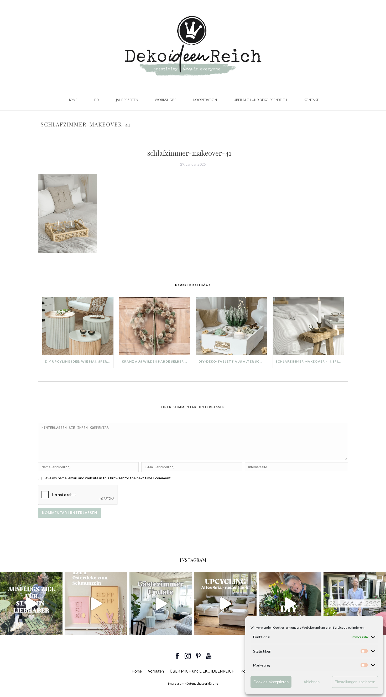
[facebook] (177, 656)
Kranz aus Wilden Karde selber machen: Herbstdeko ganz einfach (156, 361)
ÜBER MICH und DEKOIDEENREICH (260, 99)
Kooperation (205, 99)
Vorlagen (156, 671)
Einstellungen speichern (355, 682)
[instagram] (188, 656)
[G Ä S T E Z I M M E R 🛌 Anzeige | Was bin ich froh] (160, 603)
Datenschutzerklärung (202, 683)
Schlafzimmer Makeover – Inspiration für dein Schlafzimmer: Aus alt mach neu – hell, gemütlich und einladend (309, 361)
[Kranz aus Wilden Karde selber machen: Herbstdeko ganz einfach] (154, 326)
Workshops (165, 99)
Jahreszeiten (127, 99)
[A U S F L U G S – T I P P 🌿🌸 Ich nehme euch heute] (31, 603)
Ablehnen (312, 682)
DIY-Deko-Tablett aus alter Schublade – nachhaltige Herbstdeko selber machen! (233, 361)
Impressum (176, 683)
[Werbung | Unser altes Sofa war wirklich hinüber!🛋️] (225, 603)
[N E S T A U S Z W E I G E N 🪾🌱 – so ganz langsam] (290, 603)
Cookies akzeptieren (271, 682)
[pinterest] (198, 656)
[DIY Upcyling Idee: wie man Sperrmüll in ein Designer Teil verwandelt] (77, 326)
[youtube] (209, 656)
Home (72, 99)
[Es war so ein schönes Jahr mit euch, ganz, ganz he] (355, 603)
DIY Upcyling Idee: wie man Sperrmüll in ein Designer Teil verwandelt (79, 361)
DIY (96, 99)
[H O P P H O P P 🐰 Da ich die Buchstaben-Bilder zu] (96, 603)
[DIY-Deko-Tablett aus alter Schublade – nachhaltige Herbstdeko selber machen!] (231, 326)
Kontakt (311, 99)
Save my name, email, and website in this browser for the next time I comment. (107, 478)
